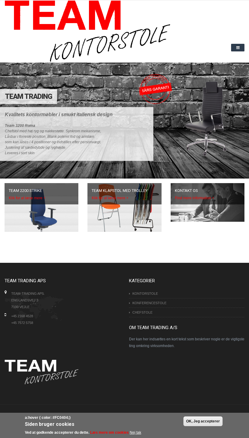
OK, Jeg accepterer (203, 421)
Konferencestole (149, 303)
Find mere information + (194, 198)
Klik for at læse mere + (27, 198)
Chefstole (142, 312)
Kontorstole (145, 293)
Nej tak (135, 432)
